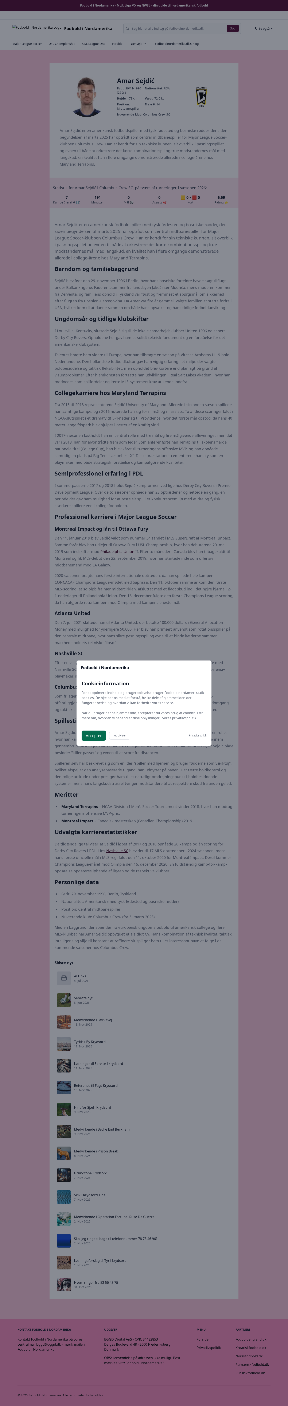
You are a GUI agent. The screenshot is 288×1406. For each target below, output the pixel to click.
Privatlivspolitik (197, 735)
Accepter (94, 735)
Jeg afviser (120, 735)
